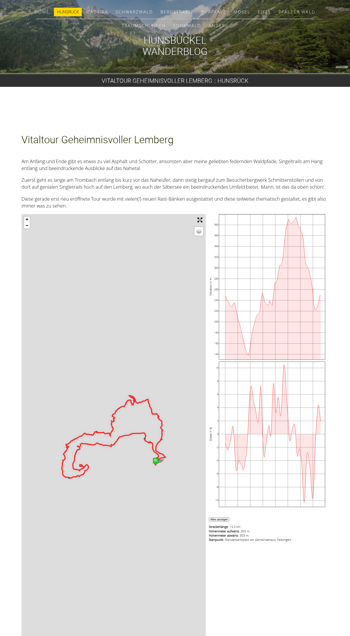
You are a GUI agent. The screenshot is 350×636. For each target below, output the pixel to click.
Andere (218, 25)
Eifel (264, 12)
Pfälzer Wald (297, 12)
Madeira (97, 12)
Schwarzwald (134, 12)
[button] (162, 442)
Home (42, 12)
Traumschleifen (144, 25)
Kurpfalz (213, 12)
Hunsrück (68, 12)
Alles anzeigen (219, 519)
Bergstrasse (177, 12)
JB (210, 216)
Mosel (242, 12)
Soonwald (187, 25)
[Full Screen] (200, 220)
